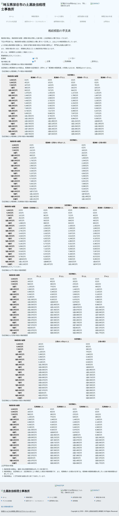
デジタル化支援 (11, 21)
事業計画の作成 (106, 16)
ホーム (11, 16)
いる (36, 58)
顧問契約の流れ (59, 21)
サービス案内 (59, 16)
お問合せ (107, 21)
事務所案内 (35, 16)
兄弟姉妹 (68, 61)
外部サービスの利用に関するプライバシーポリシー (18, 511)
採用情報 (83, 21)
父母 (48, 61)
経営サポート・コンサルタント (35, 21)
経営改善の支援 (83, 16)
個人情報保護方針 (7, 506)
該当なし (95, 61)
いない (72, 58)
